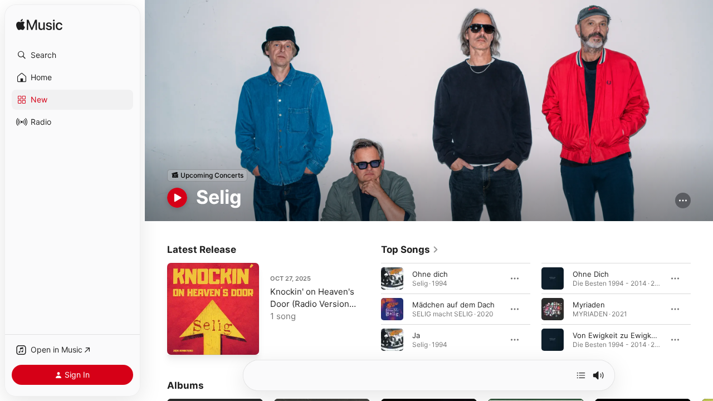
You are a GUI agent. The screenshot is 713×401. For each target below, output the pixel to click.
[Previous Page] (370, 308)
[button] (72, 55)
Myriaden (589, 304)
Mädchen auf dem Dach (453, 304)
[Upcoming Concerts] (207, 175)
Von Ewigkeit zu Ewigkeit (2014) (629, 334)
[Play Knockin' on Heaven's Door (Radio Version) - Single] (181, 340)
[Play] (177, 198)
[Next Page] (702, 308)
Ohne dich (430, 273)
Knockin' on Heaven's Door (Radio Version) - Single (312, 303)
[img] (39, 25)
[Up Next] (581, 375)
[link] (410, 249)
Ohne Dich (591, 273)
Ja (416, 334)
